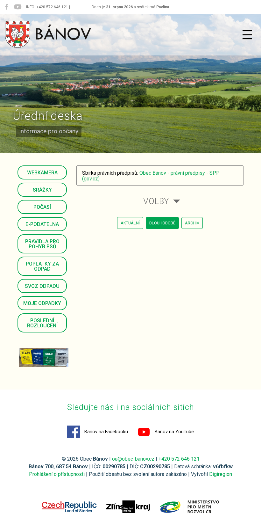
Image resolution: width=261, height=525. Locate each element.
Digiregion (220, 474)
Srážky (42, 190)
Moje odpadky (42, 303)
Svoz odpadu (42, 286)
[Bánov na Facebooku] (6, 7)
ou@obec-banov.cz (133, 459)
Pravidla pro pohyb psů (42, 244)
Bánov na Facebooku (105, 431)
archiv (192, 223)
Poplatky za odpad (42, 266)
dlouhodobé (162, 223)
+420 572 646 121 (179, 459)
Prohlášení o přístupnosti (57, 474)
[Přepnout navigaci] (247, 35)
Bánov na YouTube (173, 431)
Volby (156, 201)
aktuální (130, 223)
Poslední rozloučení (42, 323)
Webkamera (42, 173)
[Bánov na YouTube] (17, 7)
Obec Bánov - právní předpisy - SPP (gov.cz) (151, 176)
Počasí (42, 207)
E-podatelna (42, 224)
